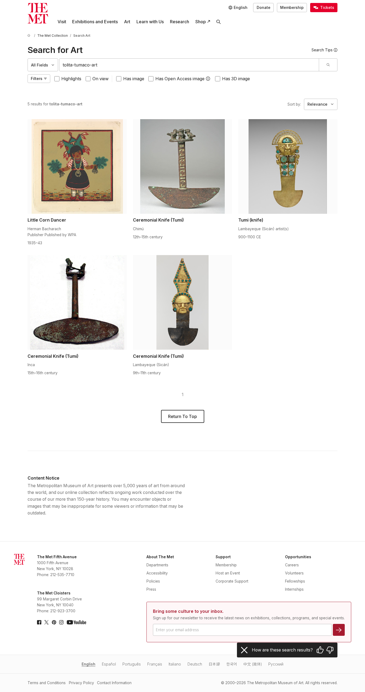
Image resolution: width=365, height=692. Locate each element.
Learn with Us (150, 21)
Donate (263, 7)
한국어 (231, 664)
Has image (133, 78)
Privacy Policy (81, 683)
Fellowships (295, 581)
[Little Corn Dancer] (77, 166)
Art (127, 21)
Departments (157, 565)
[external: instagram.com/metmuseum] (61, 622)
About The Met (160, 557)
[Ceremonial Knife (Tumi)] (182, 166)
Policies (153, 581)
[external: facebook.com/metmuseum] (39, 622)
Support (223, 557)
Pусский (275, 664)
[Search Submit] (328, 65)
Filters (36, 78)
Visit (62, 21)
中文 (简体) (252, 664)
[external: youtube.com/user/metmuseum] (76, 622)
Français (154, 664)
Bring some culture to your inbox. (188, 611)
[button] (208, 79)
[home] (30, 35)
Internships (294, 589)
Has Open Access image (180, 78)
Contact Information (114, 683)
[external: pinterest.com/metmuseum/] (54, 622)
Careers (292, 565)
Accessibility (157, 573)
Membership (292, 7)
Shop (200, 21)
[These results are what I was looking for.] (320, 650)
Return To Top (182, 416)
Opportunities (298, 557)
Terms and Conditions (47, 683)
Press (151, 589)
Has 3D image (236, 78)
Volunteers (294, 573)
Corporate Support (232, 581)
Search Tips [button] (322, 50)
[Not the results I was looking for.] (330, 650)
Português (131, 664)
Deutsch (194, 664)
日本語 (214, 664)
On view (100, 78)
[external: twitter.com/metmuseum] (46, 622)
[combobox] (189, 65)
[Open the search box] (218, 21)
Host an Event (228, 573)
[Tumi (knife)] (287, 166)
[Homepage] (38, 13)
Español (109, 664)
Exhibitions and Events (95, 21)
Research (179, 21)
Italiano (175, 664)
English (88, 664)
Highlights (71, 78)
